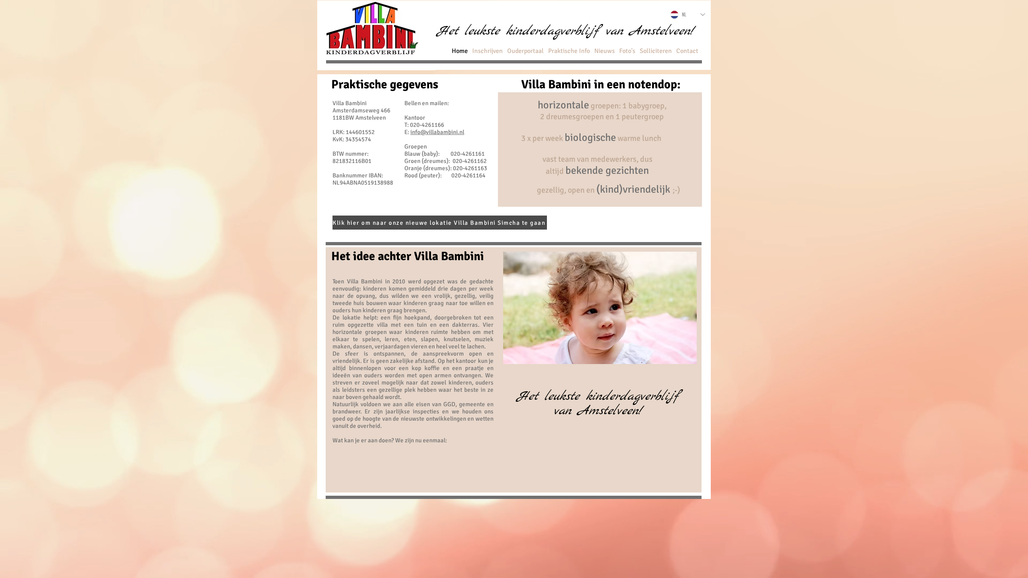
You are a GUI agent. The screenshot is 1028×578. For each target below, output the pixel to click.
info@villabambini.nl (437, 132)
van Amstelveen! (597, 411)
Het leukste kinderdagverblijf (598, 396)
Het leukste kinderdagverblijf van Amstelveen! (565, 31)
